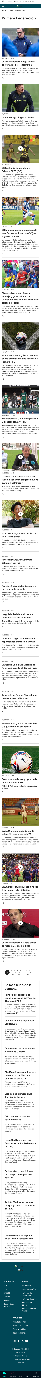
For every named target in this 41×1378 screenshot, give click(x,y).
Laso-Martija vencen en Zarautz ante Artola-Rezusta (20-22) (20, 1143)
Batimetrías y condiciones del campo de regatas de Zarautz (19, 1174)
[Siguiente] (36, 1)
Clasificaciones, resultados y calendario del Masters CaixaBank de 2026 (20, 1075)
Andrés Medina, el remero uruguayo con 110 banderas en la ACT (20, 1205)
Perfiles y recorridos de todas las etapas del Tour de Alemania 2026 (20, 998)
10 (28, 972)
